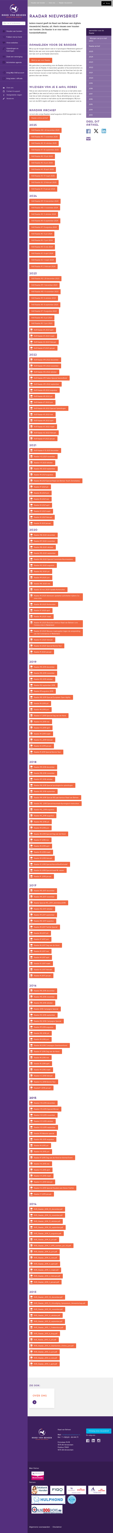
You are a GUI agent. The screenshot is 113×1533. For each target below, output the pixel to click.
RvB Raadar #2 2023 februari (45, 342)
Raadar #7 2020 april (42, 610)
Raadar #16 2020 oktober (43, 547)
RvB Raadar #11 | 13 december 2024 (44, 201)
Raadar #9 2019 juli (41, 703)
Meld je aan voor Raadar (40, 60)
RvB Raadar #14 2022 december (46, 360)
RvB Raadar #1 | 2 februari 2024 (43, 266)
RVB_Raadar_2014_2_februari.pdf (47, 1276)
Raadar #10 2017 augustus (44, 921)
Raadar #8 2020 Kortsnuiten (45, 604)
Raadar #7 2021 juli (41, 487)
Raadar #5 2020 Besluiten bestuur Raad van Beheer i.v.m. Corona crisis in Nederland (56, 624)
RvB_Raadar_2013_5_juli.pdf (45, 1340)
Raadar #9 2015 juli (41, 1146)
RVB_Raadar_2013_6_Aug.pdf (45, 1334)
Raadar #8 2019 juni (41, 710)
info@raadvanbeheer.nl (71, 1435)
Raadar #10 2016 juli (41, 1033)
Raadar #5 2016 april (41, 1064)
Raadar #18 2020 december (44, 535)
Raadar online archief (39, 118)
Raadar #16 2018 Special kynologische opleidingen (53, 785)
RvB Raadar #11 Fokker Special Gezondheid (50, 378)
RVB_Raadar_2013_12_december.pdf (48, 1297)
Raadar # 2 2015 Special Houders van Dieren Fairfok (54, 1188)
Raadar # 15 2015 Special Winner (46, 1109)
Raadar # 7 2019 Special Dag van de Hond (50, 716)
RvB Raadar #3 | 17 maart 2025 (43, 176)
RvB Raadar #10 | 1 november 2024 (44, 208)
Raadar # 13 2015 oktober (43, 1121)
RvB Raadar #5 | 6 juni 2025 (42, 163)
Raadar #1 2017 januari (42, 976)
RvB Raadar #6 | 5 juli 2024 (41, 234)
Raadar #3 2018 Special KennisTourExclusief (50, 864)
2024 (91, 57)
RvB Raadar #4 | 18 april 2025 (42, 169)
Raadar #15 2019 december (44, 667)
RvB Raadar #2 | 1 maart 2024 (42, 260)
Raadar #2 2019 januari (42, 746)
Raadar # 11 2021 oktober (43, 463)
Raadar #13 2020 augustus (44, 565)
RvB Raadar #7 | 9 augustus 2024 (44, 227)
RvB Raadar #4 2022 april (43, 421)
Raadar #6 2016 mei (41, 1058)
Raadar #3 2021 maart (42, 511)
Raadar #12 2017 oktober (43, 909)
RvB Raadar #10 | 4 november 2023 (44, 292)
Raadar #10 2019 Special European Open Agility (52, 697)
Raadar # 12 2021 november (44, 457)
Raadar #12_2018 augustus (44, 810)
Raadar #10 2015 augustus (44, 1139)
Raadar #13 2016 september (44, 1015)
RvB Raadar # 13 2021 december (46, 450)
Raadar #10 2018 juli (41, 822)
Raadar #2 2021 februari (43, 517)
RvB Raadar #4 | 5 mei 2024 (42, 247)
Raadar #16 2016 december (44, 991)
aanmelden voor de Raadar (96, 32)
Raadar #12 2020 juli (42, 571)
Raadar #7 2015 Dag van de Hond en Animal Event (53, 1158)
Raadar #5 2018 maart (42, 852)
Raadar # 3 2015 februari (43, 1182)
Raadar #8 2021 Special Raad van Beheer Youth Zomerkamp (57, 481)
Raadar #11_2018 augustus (44, 816)
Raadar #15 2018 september (44, 791)
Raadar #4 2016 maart (42, 1070)
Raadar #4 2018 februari (43, 858)
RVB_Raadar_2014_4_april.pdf (45, 1264)
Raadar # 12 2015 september (44, 1127)
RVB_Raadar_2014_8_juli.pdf (45, 1240)
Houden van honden (14, 31)
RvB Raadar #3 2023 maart (44, 336)
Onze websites (12, 43)
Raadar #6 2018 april (41, 846)
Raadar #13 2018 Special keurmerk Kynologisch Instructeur (56, 804)
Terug (108, 3)
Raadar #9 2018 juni (41, 828)
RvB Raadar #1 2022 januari (44, 439)
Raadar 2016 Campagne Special (46, 1009)
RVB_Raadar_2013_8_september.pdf (48, 1321)
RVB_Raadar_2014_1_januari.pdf (46, 1282)
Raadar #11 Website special (44, 1133)
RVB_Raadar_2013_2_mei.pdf (45, 1358)
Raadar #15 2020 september (45, 553)
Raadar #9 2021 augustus (43, 475)
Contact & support (13, 91)
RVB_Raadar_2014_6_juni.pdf (45, 1252)
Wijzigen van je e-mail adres (98, 40)
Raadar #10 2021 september (44, 469)
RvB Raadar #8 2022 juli (43, 396)
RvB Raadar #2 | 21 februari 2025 (43, 182)
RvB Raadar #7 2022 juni (43, 402)
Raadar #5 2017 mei (41, 951)
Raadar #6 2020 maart (42, 617)
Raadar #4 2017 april (41, 957)
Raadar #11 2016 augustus (43, 1027)
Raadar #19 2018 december (44, 767)
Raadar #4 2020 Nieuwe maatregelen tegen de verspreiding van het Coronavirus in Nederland (57, 632)
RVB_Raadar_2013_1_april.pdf (45, 1364)
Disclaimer (57, 1527)
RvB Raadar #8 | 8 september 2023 (44, 305)
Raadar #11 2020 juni (42, 578)
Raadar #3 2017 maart (42, 964)
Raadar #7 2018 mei (41, 840)
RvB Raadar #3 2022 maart (44, 427)
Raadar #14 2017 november (44, 897)
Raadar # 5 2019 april (42, 728)
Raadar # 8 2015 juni (41, 1152)
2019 (91, 83)
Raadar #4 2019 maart (42, 734)
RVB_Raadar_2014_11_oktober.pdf (47, 1221)
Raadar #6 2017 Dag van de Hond (46, 945)
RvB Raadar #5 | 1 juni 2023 (41, 323)
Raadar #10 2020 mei (42, 584)
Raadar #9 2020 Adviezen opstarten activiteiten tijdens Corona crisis (57, 597)
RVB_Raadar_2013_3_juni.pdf (45, 1352)
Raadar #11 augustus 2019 (43, 691)
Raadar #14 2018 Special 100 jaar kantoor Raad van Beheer (56, 798)
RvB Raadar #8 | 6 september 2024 (44, 221)
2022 (91, 67)
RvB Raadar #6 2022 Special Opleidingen (50, 408)
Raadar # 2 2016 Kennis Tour (45, 1082)
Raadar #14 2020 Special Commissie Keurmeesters (53, 559)
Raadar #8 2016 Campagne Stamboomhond (50, 1045)
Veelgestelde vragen (14, 95)
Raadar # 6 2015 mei (41, 1164)
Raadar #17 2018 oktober (43, 779)
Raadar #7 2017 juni (41, 939)
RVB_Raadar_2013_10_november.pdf (48, 1309)
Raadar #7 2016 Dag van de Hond (46, 1052)
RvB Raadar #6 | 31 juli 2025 (42, 156)
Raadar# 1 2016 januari (42, 1088)
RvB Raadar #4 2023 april (43, 330)
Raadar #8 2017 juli (41, 933)
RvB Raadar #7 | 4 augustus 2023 (44, 311)
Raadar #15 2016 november (44, 997)
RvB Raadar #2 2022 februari (45, 433)
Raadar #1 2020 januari (42, 652)
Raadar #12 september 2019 (44, 685)
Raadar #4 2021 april (41, 505)
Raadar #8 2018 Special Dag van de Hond (50, 834)
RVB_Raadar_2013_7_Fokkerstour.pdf (48, 1328)
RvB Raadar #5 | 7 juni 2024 (42, 240)
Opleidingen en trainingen (12, 50)
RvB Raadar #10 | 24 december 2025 (45, 130)
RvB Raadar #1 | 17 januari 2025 (43, 189)
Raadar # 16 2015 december (44, 1103)
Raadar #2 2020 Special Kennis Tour (48, 646)
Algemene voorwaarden (39, 1527)
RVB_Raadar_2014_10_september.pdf (48, 1227)
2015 (91, 104)
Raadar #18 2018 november (44, 773)
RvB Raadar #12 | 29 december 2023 (45, 279)
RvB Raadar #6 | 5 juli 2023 (41, 318)
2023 (91, 62)
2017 (90, 94)
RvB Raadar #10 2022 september (46, 384)
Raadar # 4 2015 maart (42, 1176)
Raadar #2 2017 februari (43, 970)
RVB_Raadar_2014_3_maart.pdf (46, 1270)
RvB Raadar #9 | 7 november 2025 (44, 137)
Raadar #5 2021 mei (41, 499)
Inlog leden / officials (14, 78)
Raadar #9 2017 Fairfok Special (45, 927)
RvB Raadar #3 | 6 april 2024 (42, 253)
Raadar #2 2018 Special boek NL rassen (49, 870)
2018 (91, 89)
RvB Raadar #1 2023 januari (44, 348)
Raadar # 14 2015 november (44, 1115)
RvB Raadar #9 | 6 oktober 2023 (43, 298)
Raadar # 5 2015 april (42, 1170)
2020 (91, 78)
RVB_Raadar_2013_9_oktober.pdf (47, 1315)
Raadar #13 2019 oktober (43, 679)
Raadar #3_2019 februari (43, 740)
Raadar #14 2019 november (44, 673)
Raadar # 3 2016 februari (43, 1076)
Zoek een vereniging (14, 57)
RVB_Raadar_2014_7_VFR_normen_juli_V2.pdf (52, 1246)
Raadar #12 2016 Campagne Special (47, 1021)
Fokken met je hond (14, 37)
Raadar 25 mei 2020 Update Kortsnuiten (49, 590)
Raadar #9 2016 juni (41, 1039)
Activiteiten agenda (14, 62)
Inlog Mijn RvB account (15, 73)
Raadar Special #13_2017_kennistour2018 (50, 903)
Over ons (9, 88)
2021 (91, 73)
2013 (91, 115)
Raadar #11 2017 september (44, 915)
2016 (91, 99)
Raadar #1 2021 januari (42, 523)
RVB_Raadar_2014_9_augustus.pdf (47, 1234)
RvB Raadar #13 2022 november (46, 366)
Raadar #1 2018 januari (42, 876)
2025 (91, 51)
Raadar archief (94, 46)
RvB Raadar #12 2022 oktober (45, 372)
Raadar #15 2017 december (44, 891)
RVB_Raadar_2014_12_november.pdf (48, 1215)
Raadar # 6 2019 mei (41, 722)
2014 (91, 110)
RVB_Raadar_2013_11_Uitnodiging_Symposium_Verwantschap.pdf (59, 1303)
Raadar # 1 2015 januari (42, 1194)
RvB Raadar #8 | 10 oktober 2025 (43, 143)
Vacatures (10, 99)
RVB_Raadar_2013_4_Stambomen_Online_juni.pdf (53, 1346)
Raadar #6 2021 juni (41, 493)
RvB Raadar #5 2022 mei (43, 414)
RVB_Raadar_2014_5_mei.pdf (45, 1258)
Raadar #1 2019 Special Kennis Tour (47, 752)
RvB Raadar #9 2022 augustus (45, 390)
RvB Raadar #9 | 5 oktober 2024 (43, 214)
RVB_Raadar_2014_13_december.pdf (48, 1209)
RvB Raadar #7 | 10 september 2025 (45, 150)
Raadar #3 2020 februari (43, 640)
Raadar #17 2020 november (44, 541)
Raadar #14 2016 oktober (43, 1003)
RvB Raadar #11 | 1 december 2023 (44, 285)
